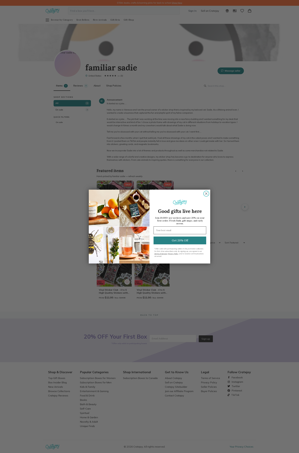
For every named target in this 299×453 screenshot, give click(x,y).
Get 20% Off (180, 240)
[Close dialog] (206, 193)
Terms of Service (160, 254)
